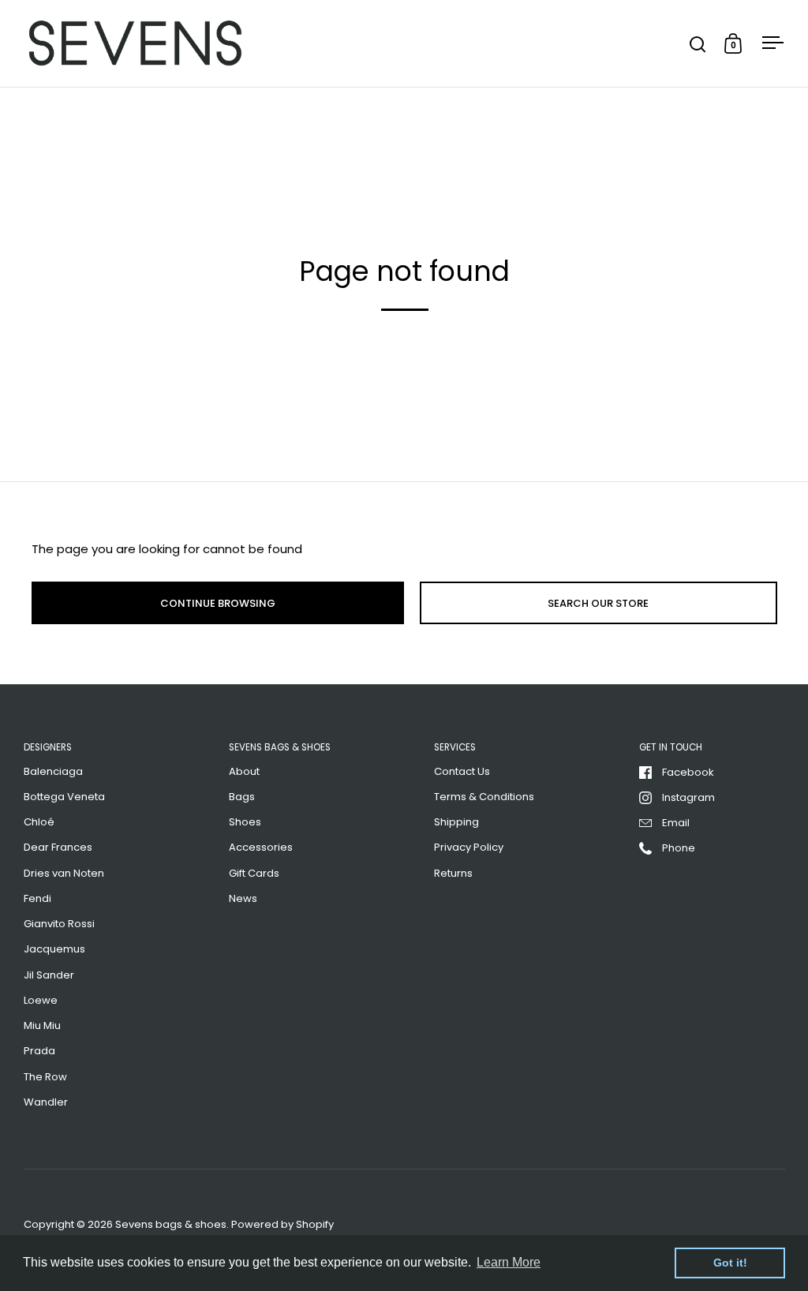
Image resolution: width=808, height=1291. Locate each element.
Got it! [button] (730, 1262)
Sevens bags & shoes (170, 1224)
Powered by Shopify (282, 1224)
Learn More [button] (509, 1262)
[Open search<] (698, 44)
